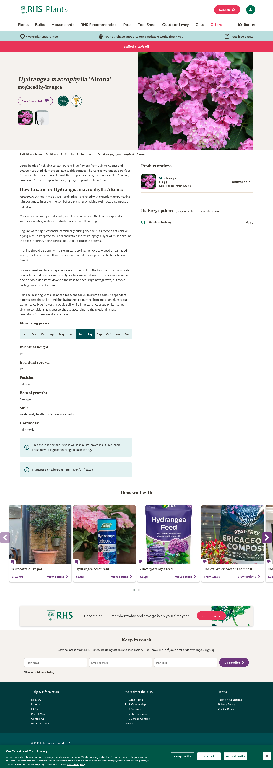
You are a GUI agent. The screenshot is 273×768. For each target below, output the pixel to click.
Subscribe (232, 662)
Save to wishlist (32, 101)
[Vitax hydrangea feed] (168, 534)
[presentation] (267, 537)
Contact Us (37, 718)
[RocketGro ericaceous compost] (233, 534)
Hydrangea (88, 154)
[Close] (267, 756)
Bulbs (40, 24)
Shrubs (69, 154)
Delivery (36, 700)
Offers (216, 24)
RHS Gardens (133, 709)
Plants (23, 24)
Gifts (200, 24)
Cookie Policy (226, 709)
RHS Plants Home (31, 154)
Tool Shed (147, 24)
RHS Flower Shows (136, 714)
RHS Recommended (99, 24)
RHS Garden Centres (137, 718)
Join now (209, 615)
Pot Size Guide (40, 723)
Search (224, 9)
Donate (129, 723)
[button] (134, 590)
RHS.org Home (134, 700)
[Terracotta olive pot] (40, 534)
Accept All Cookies (235, 756)
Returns (35, 704)
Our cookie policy (76, 764)
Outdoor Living (175, 24)
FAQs (34, 709)
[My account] (250, 9)
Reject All (209, 756)
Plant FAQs (38, 714)
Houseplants (63, 24)
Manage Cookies (182, 756)
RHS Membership (135, 704)
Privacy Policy (45, 672)
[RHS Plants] (43, 9)
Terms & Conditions (230, 700)
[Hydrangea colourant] (104, 534)
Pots (127, 24)
